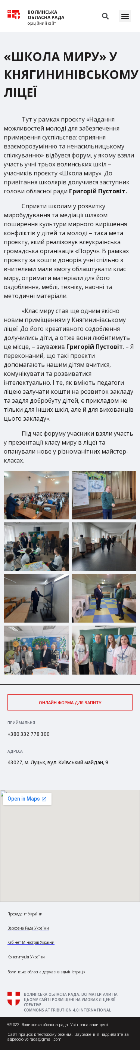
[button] (125, 16)
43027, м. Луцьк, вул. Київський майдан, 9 (57, 762)
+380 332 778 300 (28, 734)
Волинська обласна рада (46, 15)
